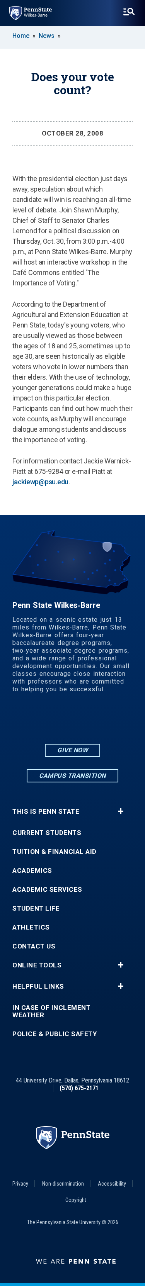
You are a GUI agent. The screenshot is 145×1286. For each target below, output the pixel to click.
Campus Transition (72, 775)
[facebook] (72, 720)
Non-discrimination (63, 1184)
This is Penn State (45, 811)
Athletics (31, 927)
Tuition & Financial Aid (54, 851)
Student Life (36, 908)
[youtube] (92, 720)
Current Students (46, 832)
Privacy (20, 1184)
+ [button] (120, 811)
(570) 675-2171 (79, 1088)
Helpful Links (38, 986)
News (47, 35)
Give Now (72, 750)
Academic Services (47, 889)
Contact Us (33, 946)
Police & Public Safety (54, 1034)
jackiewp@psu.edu (40, 482)
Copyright (75, 1200)
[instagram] (52, 720)
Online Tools (36, 965)
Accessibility (112, 1184)
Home (20, 35)
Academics (32, 870)
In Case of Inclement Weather (51, 1011)
